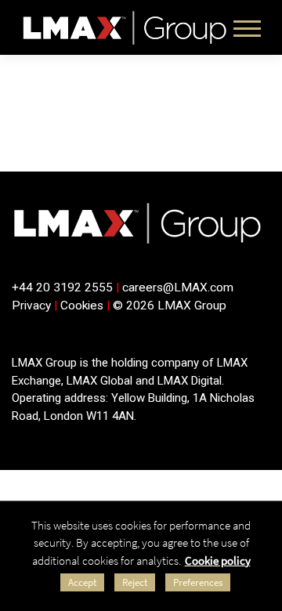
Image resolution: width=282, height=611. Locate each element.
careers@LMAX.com (177, 287)
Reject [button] (134, 582)
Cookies (81, 305)
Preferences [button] (197, 582)
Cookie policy (218, 560)
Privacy (31, 305)
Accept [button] (82, 582)
